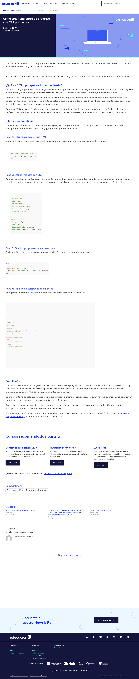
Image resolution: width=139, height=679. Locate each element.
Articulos (9, 532)
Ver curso (12, 462)
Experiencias (37, 655)
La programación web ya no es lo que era (20, 510)
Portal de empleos (39, 658)
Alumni (34, 648)
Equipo (12, 648)
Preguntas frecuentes (18, 653)
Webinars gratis (38, 653)
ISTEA (12, 650)
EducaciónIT (29, 536)
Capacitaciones (60, 648)
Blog (12, 10)
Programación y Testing (23, 532)
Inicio (5, 10)
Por (10, 28)
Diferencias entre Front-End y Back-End (104, 510)
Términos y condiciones (38, 676)
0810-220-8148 (80, 670)
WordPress (100, 447)
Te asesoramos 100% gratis (58, 473)
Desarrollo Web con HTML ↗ (21, 447)
